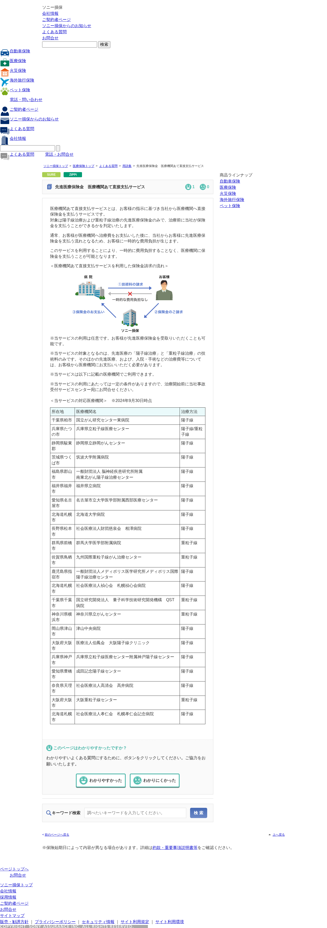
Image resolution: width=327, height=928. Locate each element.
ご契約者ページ (56, 19)
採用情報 (8, 897)
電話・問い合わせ (26, 99)
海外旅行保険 (22, 80)
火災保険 (18, 70)
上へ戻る (279, 834)
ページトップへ (14, 869)
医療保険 (18, 61)
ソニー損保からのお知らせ (66, 26)
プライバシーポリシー (55, 922)
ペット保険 (20, 90)
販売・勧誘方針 (14, 922)
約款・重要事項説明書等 (175, 847)
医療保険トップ (83, 166)
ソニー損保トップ (55, 166)
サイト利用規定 (135, 922)
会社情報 (50, 13)
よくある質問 (54, 32)
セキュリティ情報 (98, 922)
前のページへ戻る (57, 834)
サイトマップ (12, 915)
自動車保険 (20, 51)
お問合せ (50, 38)
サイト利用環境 (169, 922)
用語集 (127, 166)
